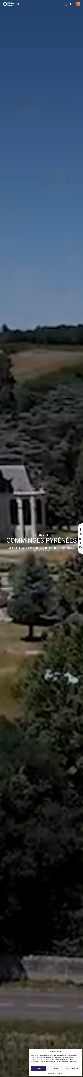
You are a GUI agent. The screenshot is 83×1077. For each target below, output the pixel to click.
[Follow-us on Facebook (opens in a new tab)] (80, 529)
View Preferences (72, 1069)
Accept (38, 1069)
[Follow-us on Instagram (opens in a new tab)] (80, 534)
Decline (55, 1069)
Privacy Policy (59, 1073)
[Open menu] (78, 4)
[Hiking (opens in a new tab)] (80, 543)
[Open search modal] (71, 4)
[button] (79, 1052)
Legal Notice (50, 1073)
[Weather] (80, 538)
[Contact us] (80, 547)
